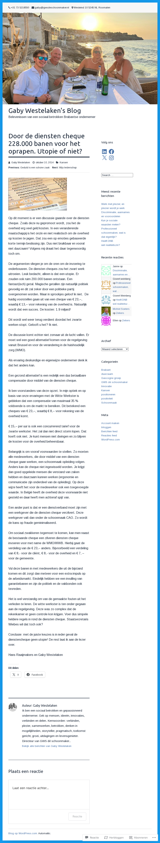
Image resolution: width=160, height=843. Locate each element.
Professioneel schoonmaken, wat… (122, 287)
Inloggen (106, 427)
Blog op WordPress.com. (23, 833)
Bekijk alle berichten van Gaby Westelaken (46, 746)
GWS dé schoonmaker (114, 382)
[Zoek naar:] (117, 175)
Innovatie (106, 386)
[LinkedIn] (104, 151)
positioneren (108, 394)
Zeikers (120, 313)
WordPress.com (110, 439)
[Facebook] (111, 151)
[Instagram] (111, 158)
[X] (104, 158)
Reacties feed (109, 435)
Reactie (77, 816)
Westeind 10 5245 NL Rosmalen (92, 7)
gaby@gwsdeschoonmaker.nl (52, 7)
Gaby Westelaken (20, 162)
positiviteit (107, 398)
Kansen (64, 162)
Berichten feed (109, 431)
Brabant (105, 369)
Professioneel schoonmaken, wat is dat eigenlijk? (113, 232)
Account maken (110, 423)
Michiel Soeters (121, 309)
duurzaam (107, 373)
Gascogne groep (111, 378)
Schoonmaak (109, 402)
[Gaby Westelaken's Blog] (80, 58)
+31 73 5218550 (20, 7)
